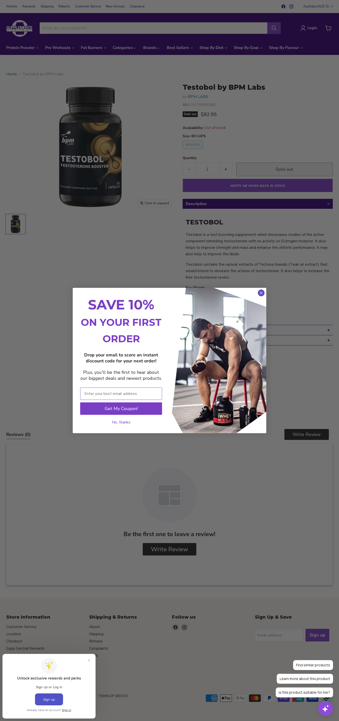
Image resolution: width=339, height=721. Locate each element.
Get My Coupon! (121, 409)
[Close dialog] (261, 293)
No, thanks (121, 422)
